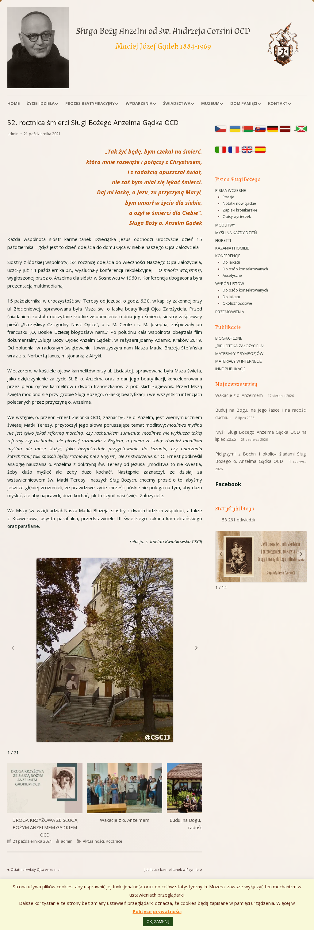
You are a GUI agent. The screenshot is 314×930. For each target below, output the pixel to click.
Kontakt (278, 103)
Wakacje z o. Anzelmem (124, 820)
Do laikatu (231, 262)
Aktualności (93, 841)
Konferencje (227, 255)
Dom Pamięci (243, 103)
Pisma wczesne (230, 190)
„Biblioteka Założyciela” (239, 346)
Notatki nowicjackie (239, 203)
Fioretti (223, 240)
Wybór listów (229, 283)
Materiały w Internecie (238, 361)
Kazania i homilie (232, 248)
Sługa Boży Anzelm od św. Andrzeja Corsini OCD (163, 31)
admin (12, 133)
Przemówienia (229, 311)
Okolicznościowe (237, 303)
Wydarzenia (139, 103)
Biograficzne (228, 338)
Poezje (228, 197)
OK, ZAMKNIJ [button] (158, 921)
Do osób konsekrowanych (245, 269)
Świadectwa (176, 103)
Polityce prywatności (157, 911)
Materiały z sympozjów (239, 353)
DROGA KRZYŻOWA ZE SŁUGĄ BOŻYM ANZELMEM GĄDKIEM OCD (44, 827)
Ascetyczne (232, 275)
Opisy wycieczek (237, 216)
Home (13, 103)
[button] (196, 647)
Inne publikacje (230, 369)
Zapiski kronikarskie (240, 210)
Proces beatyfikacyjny (90, 103)
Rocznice (114, 841)
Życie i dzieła (41, 103)
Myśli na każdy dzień (236, 232)
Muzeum (210, 103)
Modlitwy (225, 225)
